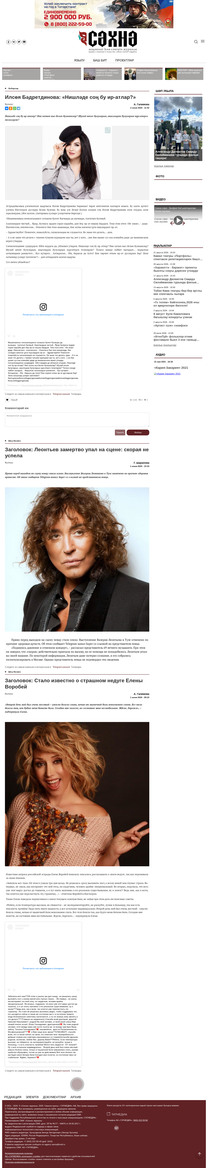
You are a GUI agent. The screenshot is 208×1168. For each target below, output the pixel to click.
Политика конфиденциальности (19, 1162)
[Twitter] (19, 42)
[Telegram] (18, 108)
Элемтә (32, 1097)
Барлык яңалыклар (165, 345)
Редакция (12, 1097)
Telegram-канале (61, 394)
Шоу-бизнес (14, 441)
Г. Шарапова (141, 462)
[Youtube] (24, 42)
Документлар (54, 1097)
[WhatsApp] (14, 108)
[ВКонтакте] (6, 108)
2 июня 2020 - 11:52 (139, 108)
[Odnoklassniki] (8, 42)
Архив (75, 1097)
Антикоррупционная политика (19, 1153)
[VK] (14, 42)
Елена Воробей (30, 1062)
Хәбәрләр (13, 88)
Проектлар (124, 60)
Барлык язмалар (164, 166)
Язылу (79, 60)
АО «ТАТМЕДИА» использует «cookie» (23, 1156)
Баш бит (100, 60)
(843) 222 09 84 (140, 1120)
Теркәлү (120, 432)
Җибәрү (138, 432)
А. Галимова (141, 104)
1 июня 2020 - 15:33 (139, 466)
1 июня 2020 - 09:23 (139, 697)
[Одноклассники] (10, 108)
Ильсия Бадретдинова (32, 385)
